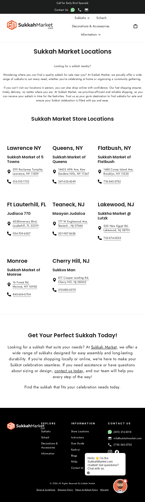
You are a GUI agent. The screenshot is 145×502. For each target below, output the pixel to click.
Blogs (74, 456)
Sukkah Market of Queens (69, 159)
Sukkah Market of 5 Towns (25, 159)
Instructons (77, 437)
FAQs (74, 462)
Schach (101, 18)
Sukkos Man (64, 269)
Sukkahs (81, 18)
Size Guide (77, 443)
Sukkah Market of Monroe (23, 272)
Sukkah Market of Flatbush (114, 159)
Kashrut (75, 450)
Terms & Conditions (45, 489)
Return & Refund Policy (86, 489)
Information (89, 34)
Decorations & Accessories (90, 26)
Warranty (104, 489)
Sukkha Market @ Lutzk (114, 216)
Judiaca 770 (19, 213)
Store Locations (80, 431)
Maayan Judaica (69, 213)
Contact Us (77, 468)
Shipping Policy (65, 489)
